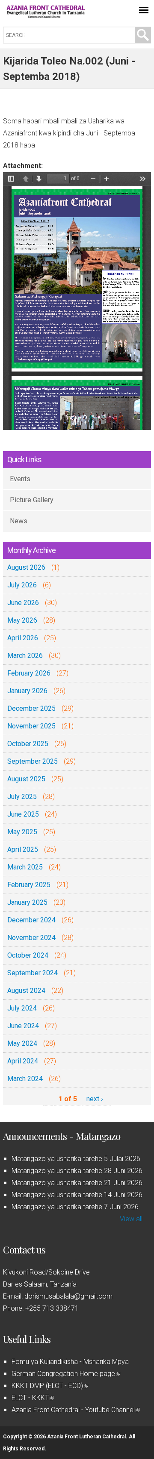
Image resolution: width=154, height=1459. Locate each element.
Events (20, 479)
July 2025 (22, 796)
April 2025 (22, 849)
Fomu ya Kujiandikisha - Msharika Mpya (70, 1362)
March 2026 (25, 655)
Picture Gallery (31, 500)
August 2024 (26, 990)
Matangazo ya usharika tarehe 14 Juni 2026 (77, 1195)
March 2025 (25, 867)
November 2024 (31, 938)
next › (94, 1099)
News (18, 521)
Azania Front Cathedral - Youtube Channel (75, 1410)
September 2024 (32, 973)
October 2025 (27, 744)
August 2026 (26, 567)
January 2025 (27, 902)
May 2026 (22, 620)
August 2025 (26, 779)
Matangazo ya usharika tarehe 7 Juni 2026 (75, 1207)
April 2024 (22, 1061)
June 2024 (23, 1026)
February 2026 (28, 673)
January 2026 (27, 691)
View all (131, 1219)
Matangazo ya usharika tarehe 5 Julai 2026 (76, 1159)
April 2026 (22, 638)
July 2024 (22, 1008)
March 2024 (25, 1079)
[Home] (46, 16)
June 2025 (23, 814)
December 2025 (31, 708)
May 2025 (22, 832)
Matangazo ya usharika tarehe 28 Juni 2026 (77, 1171)
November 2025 (31, 726)
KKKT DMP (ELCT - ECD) (49, 1386)
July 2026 (22, 585)
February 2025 (28, 885)
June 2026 (23, 603)
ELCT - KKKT (32, 1398)
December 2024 (31, 920)
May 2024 (22, 1043)
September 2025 (32, 761)
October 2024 (27, 955)
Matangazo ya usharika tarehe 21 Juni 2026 (77, 1183)
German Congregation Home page (65, 1374)
